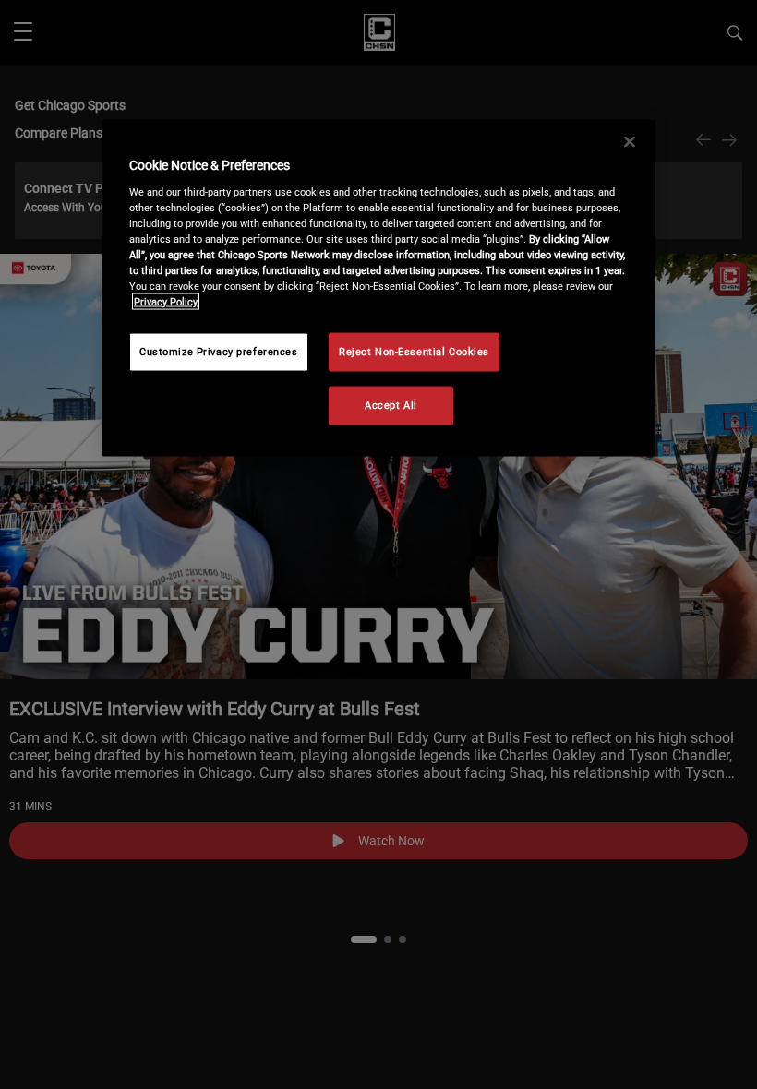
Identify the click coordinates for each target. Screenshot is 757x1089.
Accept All (391, 405)
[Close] (629, 142)
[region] (378, 288)
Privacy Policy (166, 301)
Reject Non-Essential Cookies (414, 351)
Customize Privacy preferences (218, 351)
